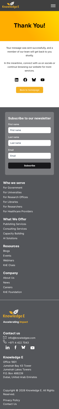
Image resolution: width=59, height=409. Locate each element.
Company (10, 273)
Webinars (8, 260)
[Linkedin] (16, 80)
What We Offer (14, 219)
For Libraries (10, 201)
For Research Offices (15, 197)
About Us (8, 277)
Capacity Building (13, 233)
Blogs (6, 250)
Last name (13, 137)
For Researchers (12, 206)
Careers (7, 287)
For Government (12, 187)
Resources (11, 246)
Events (7, 255)
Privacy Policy (11, 400)
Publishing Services (14, 224)
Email (11, 150)
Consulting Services (15, 228)
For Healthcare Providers (18, 211)
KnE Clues (9, 265)
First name (13, 124)
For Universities (12, 192)
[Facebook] (25, 80)
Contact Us (10, 404)
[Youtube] (42, 80)
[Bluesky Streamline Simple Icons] (34, 80)
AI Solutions (10, 238)
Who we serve (14, 183)
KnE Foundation (12, 292)
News (6, 282)
